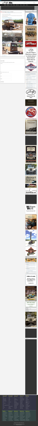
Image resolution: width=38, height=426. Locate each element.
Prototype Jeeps (4, 396)
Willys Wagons (9, 12)
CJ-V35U (4, 407)
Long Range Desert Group (22, 420)
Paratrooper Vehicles (22, 417)
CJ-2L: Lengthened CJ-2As (5, 405)
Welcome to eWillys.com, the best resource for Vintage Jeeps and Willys (7, 2)
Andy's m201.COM (5, 418)
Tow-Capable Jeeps (28, 405)
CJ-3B (9, 397)
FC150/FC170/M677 (11, 406)
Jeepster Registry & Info (16, 420)
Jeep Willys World (27, 420)
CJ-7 (9, 405)
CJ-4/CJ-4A (15, 408)
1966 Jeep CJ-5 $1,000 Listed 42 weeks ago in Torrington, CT (30, 264)
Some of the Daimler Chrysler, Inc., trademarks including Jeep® (19, 424)
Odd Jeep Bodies (27, 406)
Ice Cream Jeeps (27, 403)
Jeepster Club (21, 418)
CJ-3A (3, 406)
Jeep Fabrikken (4, 420)
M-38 (3, 408)
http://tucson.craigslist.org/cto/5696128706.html (7, 17)
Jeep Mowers (27, 404)
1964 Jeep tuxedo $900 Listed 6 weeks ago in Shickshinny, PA (30, 268)
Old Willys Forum (16, 417)
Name (1, 73)
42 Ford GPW (4, 419)
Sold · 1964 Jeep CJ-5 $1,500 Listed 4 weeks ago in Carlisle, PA (31, 272)
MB (3, 397)
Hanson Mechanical (16, 419)
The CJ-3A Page (10, 419)
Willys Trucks (10, 408)
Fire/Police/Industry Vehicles (28, 402)
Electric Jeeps (21, 408)
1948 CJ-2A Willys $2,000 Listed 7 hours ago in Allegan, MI (31, 266)
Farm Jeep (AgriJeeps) (11, 417)
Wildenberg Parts (27, 419)
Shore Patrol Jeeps (22, 405)
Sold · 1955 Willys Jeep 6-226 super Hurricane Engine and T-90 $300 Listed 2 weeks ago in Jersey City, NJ (31, 74)
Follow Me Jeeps (27, 396)
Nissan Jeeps (15, 407)
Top (36, 424)
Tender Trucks (21, 397)
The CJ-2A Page (10, 418)
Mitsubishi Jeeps (16, 405)
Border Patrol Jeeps (22, 406)
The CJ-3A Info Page (11, 420)
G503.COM (4, 417)
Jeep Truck (27, 418)
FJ (14, 397)
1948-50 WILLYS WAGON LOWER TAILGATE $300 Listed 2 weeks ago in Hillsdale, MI (31, 270)
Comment (1, 63)
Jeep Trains (27, 397)
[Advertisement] (17, 8)
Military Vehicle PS (27, 417)
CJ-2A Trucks (21, 396)
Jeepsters (10, 407)
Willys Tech (15, 418)
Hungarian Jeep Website (22, 419)
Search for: (25, 2)
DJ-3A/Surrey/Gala (10, 396)
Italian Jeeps (15, 406)
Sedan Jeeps (21, 407)
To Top (24, 11)
